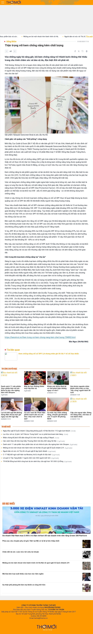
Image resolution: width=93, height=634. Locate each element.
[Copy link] (82, 51)
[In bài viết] (86, 51)
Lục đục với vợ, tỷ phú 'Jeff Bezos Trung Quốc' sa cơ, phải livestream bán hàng (35, 434)
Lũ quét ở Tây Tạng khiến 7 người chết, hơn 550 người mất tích (31, 458)
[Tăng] (15, 51)
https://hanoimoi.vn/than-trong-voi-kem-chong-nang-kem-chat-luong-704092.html (40, 337)
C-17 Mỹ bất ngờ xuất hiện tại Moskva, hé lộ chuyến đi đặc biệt (31, 455)
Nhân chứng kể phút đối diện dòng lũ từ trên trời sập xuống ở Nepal (31, 438)
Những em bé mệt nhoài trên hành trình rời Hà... (27, 37)
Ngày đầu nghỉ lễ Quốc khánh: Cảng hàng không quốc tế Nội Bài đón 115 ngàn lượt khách (39, 431)
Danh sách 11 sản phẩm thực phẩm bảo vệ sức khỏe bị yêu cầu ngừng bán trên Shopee (40, 444)
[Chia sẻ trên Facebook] (75, 51)
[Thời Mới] (46, 627)
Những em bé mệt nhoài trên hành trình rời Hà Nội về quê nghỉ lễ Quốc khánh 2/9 (37, 448)
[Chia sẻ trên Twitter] (78, 51)
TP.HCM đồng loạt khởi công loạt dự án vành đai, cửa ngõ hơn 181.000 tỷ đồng (37, 461)
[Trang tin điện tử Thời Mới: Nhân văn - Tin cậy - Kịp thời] (13, 2)
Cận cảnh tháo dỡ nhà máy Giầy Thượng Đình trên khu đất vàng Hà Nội (34, 441)
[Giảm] (6, 51)
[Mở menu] (3, 2)
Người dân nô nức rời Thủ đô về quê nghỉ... (67, 37)
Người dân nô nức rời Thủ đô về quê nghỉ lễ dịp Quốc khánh (29, 451)
